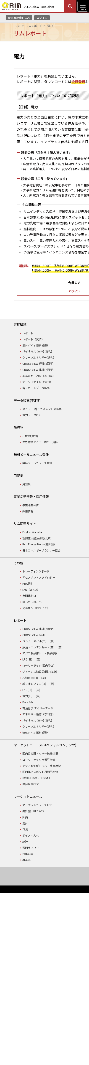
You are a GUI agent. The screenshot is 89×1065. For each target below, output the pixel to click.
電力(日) (27, 696)
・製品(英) (50, 653)
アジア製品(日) (31, 653)
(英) (52, 641)
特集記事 (27, 854)
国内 (25, 817)
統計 (25, 841)
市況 (25, 829)
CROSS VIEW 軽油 (33, 635)
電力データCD (31, 415)
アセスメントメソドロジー (38, 577)
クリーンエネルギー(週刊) (38, 357)
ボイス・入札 (30, 835)
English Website (32, 532)
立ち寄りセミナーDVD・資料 (40, 442)
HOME (17, 26)
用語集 (26, 484)
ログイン (42, 18)
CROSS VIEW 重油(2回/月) (38, 370)
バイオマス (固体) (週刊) (37, 351)
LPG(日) (27, 659)
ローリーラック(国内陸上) (38, 665)
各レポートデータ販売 (36, 388)
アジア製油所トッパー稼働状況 (41, 766)
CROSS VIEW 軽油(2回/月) (38, 363)
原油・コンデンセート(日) (38, 647)
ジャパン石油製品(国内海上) (39, 671)
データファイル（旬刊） (37, 382)
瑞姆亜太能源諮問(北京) (37, 538)
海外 (25, 823)
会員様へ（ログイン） (36, 608)
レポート (27, 333)
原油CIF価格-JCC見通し (36, 778)
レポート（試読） (33, 339)
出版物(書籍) (30, 436)
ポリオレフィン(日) (34, 684)
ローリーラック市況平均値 (38, 759)
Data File (27, 702)
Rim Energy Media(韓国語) (38, 544)
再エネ (26, 860)
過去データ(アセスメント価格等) (42, 409)
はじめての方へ (32, 602)
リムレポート (34, 26)
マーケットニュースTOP (37, 805)
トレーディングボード (36, 571)
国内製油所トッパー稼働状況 (40, 753)
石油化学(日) (30, 678)
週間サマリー (30, 848)
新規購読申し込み (19, 18)
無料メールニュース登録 (37, 463)
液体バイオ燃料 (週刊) (36, 345)
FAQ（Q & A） (31, 590)
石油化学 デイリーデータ (37, 708)
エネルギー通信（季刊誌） (38, 376)
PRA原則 (27, 583)
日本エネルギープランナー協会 (41, 550)
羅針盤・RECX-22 (33, 811)
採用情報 (27, 511)
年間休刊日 (29, 595)
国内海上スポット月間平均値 (40, 772)
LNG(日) (27, 690)
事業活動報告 (30, 505)
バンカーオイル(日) (34, 641)
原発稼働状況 (30, 784)
